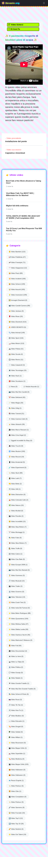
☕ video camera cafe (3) (18, 419)
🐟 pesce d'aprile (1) (16, 780)
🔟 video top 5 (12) (16, 818)
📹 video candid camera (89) (19, 305)
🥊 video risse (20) (16, 316)
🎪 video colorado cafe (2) (18, 500)
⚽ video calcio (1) (15, 554)
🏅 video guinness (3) (17, 575)
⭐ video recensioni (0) (17, 743)
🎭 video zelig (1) (15, 408)
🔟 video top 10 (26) (16, 824)
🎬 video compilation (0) (17, 797)
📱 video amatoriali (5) (17, 462)
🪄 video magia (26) (16, 403)
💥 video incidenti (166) (17, 278)
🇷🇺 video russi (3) (15, 699)
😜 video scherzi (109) (17, 284)
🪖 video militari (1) (16, 737)
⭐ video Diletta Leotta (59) (18, 629)
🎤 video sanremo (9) (16, 807)
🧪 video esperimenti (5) (17, 467)
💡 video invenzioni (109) (18, 295)
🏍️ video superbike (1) (17, 753)
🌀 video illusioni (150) (17, 451)
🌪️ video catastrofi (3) (17, 365)
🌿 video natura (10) (16, 505)
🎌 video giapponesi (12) (18, 268)
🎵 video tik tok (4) (16, 705)
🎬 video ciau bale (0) (17, 559)
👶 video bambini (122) (17, 252)
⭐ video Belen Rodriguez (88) (20, 613)
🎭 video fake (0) (15, 538)
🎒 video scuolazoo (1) (17, 381)
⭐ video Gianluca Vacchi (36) (19, 635)
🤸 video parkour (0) (16, 802)
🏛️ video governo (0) (16, 591)
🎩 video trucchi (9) (16, 446)
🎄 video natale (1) (16, 678)
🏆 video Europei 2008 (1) (18, 564)
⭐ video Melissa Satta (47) (18, 624)
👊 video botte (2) (15, 484)
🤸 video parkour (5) (16, 786)
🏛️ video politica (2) (16, 667)
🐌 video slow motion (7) (18, 543)
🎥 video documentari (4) (18, 651)
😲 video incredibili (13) (17, 521)
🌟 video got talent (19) (17, 834)
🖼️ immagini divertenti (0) (18, 300)
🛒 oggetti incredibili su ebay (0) (20, 440)
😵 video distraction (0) (17, 494)
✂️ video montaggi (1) (17, 532)
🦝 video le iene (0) (16, 656)
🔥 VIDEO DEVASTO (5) (17, 327)
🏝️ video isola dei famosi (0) (19, 608)
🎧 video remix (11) (16, 359)
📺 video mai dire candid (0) (19, 392)
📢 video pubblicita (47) (17, 257)
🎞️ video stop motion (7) (17, 527)
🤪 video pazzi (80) (16, 273)
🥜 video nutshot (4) (16, 829)
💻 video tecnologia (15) (17, 370)
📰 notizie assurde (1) (31, 386)
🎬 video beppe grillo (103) (18, 764)
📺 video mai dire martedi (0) (19, 570)
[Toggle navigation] (44, 3)
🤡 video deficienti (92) (17, 397)
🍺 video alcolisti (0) (16, 511)
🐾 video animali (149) (17, 332)
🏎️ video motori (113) (16, 343)
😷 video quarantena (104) (18, 618)
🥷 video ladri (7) (15, 478)
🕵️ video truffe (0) (15, 548)
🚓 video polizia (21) (16, 349)
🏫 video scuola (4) (16, 354)
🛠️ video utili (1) (15, 489)
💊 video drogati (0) (16, 726)
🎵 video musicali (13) (17, 581)
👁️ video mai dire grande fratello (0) (22, 689)
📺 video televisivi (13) (17, 597)
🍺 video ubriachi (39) (17, 424)
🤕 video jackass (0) (16, 311)
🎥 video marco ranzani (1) (19, 430)
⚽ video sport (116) (16, 338)
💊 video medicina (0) (16, 759)
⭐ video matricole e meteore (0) (20, 640)
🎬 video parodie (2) (16, 516)
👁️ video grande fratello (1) (19, 683)
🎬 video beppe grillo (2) (18, 748)
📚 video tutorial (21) (16, 413)
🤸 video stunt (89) (16, 473)
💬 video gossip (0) (16, 672)
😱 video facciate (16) (17, 813)
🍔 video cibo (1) (15, 791)
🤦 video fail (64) (15, 645)
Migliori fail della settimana (17, 206)
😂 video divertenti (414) (17, 322)
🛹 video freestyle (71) (17, 262)
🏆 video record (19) (16, 457)
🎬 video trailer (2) (15, 586)
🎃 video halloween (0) (17, 770)
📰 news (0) (13, 386)
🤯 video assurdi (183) (17, 289)
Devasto (12, 3)
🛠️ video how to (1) (16, 710)
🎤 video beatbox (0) (16, 716)
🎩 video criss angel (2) (17, 435)
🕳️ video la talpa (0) (16, 662)
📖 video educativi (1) (16, 721)
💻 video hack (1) (15, 376)
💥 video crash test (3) (17, 602)
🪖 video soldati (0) (16, 732)
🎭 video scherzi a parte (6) (19, 694)
